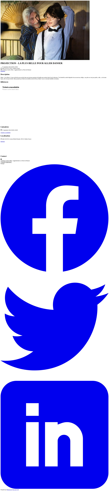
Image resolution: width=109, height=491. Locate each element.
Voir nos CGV (15, 489)
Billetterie (3, 71)
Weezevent (9, 489)
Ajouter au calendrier (5, 132)
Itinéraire (3, 141)
